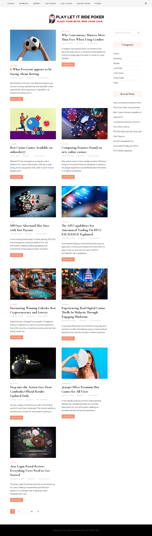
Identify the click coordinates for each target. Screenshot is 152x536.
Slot (12, 222)
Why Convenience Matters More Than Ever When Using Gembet (127, 105)
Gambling (23, 3)
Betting (14, 65)
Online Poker (83, 3)
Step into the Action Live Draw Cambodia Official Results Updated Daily (31, 391)
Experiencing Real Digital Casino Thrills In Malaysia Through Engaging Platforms (83, 312)
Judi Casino (66, 3)
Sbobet (36, 3)
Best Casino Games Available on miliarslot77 (127, 114)
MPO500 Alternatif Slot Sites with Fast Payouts (127, 134)
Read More (16, 99)
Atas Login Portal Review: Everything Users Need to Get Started (30, 470)
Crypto (65, 222)
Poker (98, 3)
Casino (10, 3)
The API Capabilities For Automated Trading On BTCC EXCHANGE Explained (82, 230)
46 (32, 511)
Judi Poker (50, 3)
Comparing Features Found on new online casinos (126, 124)
